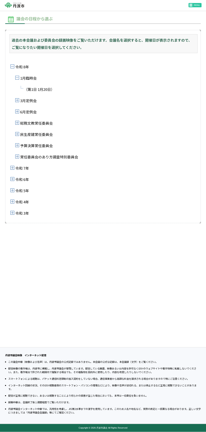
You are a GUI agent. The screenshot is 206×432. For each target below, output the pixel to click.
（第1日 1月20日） (39, 89)
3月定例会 (28, 100)
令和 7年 (22, 168)
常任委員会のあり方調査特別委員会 (49, 156)
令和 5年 (22, 190)
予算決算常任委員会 (36, 145)
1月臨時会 (28, 78)
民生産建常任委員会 (36, 134)
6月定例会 (28, 111)
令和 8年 (22, 66)
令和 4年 (22, 201)
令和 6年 (22, 179)
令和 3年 (22, 213)
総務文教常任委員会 (36, 123)
